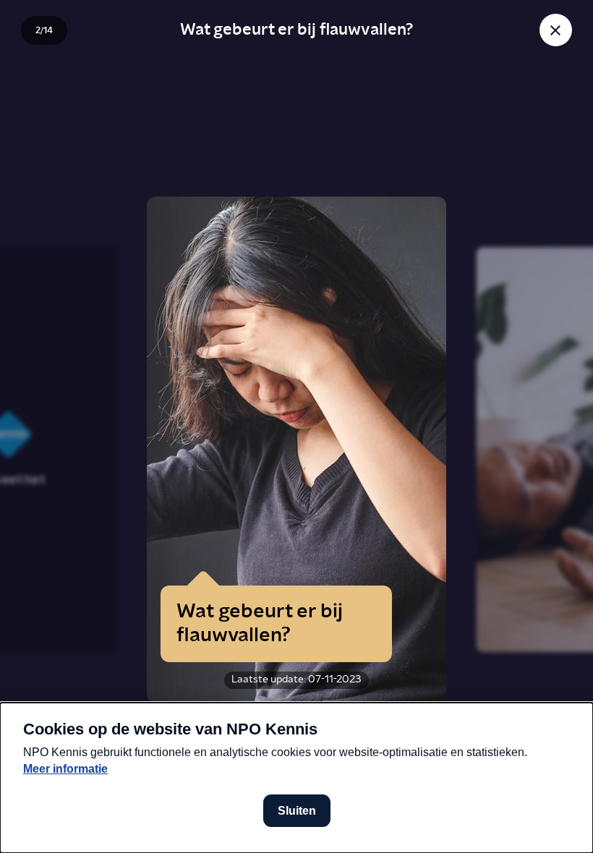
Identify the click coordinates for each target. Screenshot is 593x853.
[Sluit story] (555, 30)
